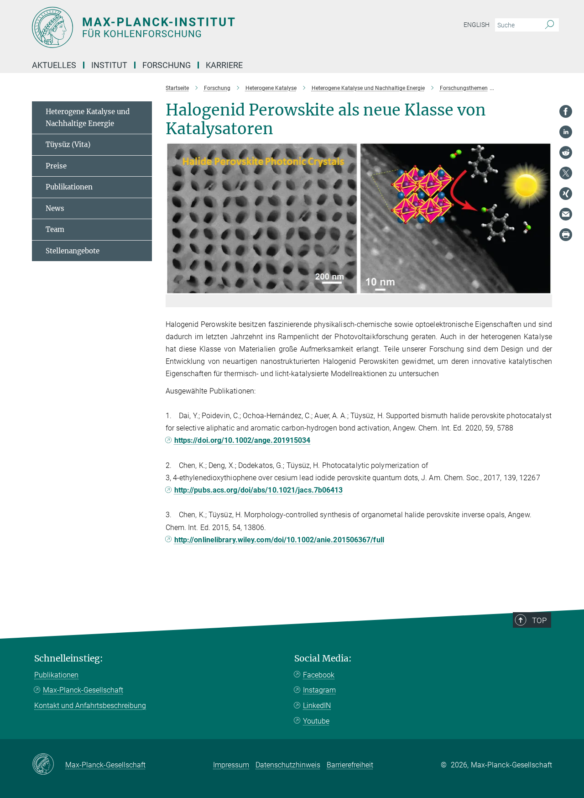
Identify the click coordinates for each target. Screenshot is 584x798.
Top (539, 620)
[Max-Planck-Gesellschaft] (48, 765)
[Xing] (566, 193)
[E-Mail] (566, 214)
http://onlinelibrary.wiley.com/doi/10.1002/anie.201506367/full (279, 540)
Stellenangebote (72, 251)
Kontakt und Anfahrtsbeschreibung (90, 705)
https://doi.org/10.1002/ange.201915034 (242, 440)
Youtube (316, 721)
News (55, 208)
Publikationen (69, 187)
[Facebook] (566, 111)
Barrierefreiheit (350, 765)
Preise (56, 166)
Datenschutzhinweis (288, 765)
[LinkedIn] (566, 132)
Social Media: (323, 658)
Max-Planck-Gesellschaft (83, 690)
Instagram (319, 690)
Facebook (318, 675)
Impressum (231, 765)
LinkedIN (317, 705)
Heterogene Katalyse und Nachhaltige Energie (88, 117)
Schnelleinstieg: (68, 658)
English (477, 24)
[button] (544, 287)
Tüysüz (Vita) (68, 144)
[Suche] (549, 25)
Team (55, 229)
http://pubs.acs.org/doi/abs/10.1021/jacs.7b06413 (258, 490)
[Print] (566, 235)
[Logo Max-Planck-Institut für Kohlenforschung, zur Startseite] (203, 27)
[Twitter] (566, 173)
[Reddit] (566, 152)
